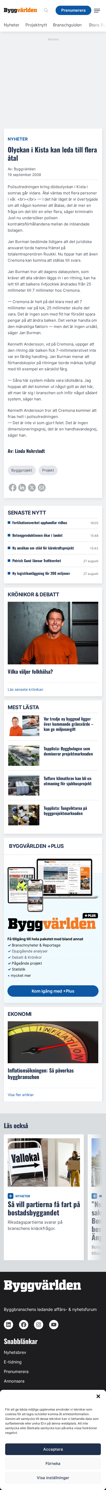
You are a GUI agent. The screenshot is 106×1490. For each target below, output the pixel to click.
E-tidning (13, 1361)
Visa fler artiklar (21, 1094)
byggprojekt (21, 470)
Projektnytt (36, 24)
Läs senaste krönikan (25, 689)
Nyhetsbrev (15, 1352)
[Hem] (22, 10)
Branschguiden (67, 24)
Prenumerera (16, 1371)
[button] (98, 1396)
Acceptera (53, 1449)
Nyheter (11, 24)
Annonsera (14, 1381)
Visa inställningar (53, 1477)
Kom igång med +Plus (53, 991)
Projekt (48, 470)
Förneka (53, 1463)
